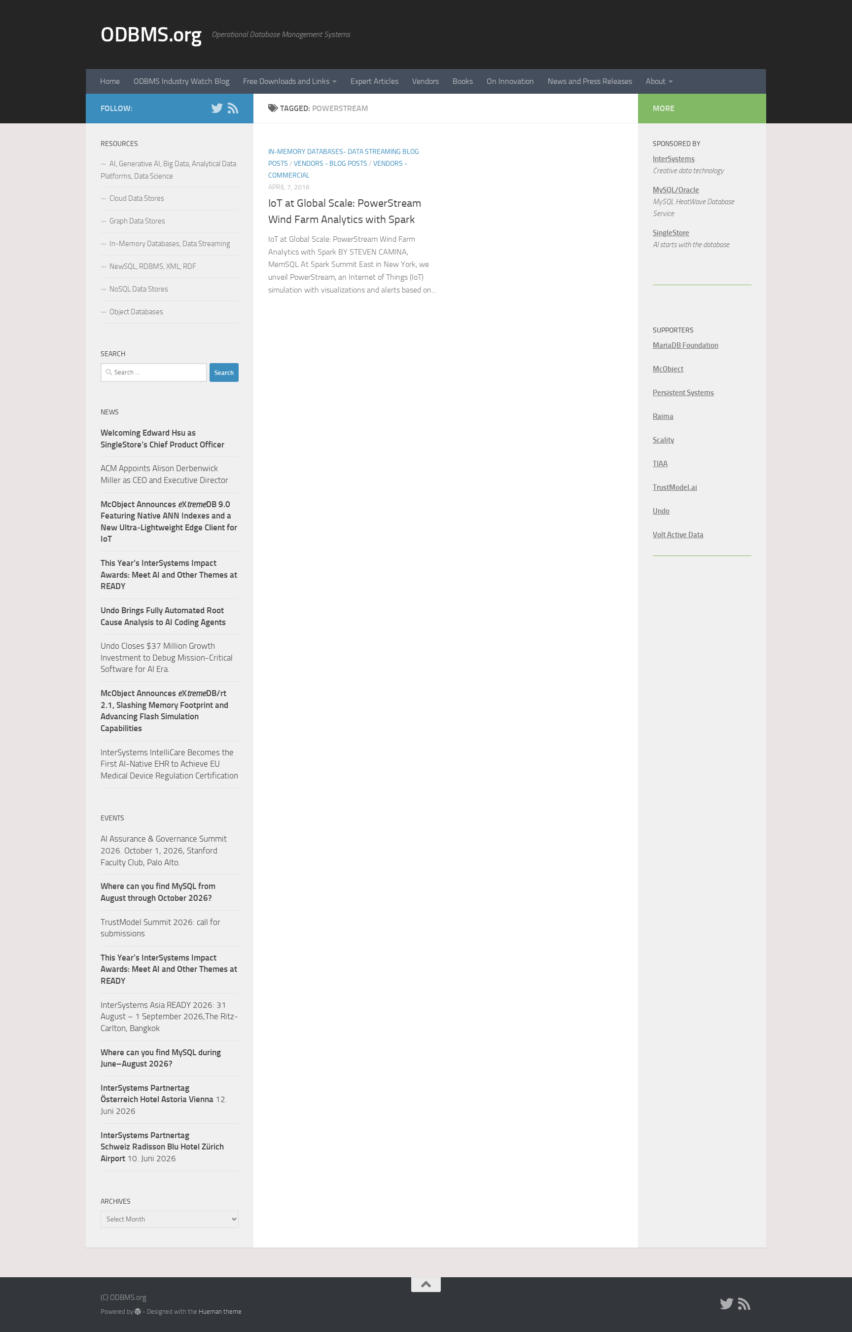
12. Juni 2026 (164, 1099)
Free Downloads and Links (286, 81)
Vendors (425, 81)
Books (463, 81)
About (656, 81)
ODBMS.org (151, 34)
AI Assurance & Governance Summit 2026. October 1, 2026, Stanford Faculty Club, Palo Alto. (164, 850)
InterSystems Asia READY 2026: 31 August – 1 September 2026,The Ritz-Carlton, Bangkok (169, 1016)
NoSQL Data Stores (138, 289)
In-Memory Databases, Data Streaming (169, 243)
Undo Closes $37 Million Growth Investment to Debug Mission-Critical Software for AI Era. (167, 657)
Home (110, 81)
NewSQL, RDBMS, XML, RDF (152, 266)
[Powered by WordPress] (138, 1311)
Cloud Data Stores (136, 198)
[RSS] (233, 108)
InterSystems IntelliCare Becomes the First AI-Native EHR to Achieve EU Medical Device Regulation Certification (169, 763)
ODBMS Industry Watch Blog (181, 81)
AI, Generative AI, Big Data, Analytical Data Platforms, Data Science (168, 170)
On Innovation (510, 81)
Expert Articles (374, 81)
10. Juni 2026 (162, 1146)
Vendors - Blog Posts (330, 163)
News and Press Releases (590, 81)
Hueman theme (220, 1311)
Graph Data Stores (137, 221)
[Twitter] (217, 108)
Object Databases (136, 311)
